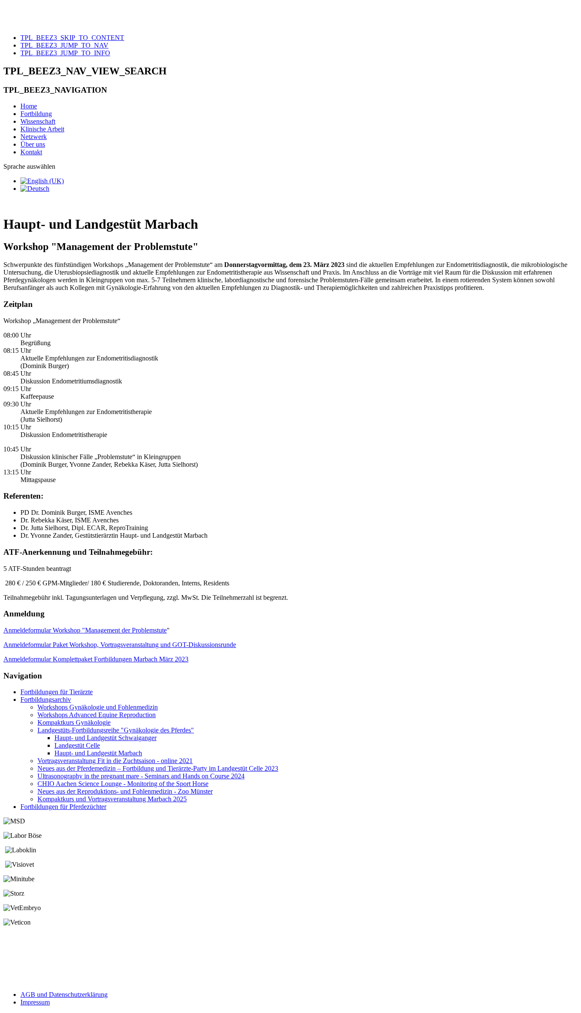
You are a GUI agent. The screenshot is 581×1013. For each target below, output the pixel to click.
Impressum (35, 1002)
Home (28, 106)
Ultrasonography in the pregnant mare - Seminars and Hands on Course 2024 (141, 776)
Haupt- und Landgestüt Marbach (98, 753)
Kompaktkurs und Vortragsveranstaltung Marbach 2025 (112, 799)
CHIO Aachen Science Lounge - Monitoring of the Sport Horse (122, 783)
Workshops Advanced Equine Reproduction (96, 714)
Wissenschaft (37, 121)
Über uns (32, 144)
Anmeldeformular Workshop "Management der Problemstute (85, 630)
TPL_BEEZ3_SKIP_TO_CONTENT (72, 37)
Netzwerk (33, 136)
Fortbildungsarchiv (45, 699)
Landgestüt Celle (77, 745)
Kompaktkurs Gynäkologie (74, 722)
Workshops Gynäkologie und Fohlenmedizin (97, 707)
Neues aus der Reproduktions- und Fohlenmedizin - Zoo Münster (125, 791)
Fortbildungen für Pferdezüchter (63, 806)
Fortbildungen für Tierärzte (56, 691)
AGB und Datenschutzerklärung (64, 994)
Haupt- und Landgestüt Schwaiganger (105, 737)
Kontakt (31, 152)
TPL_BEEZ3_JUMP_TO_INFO (65, 53)
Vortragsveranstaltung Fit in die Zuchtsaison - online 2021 (115, 760)
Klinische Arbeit (42, 129)
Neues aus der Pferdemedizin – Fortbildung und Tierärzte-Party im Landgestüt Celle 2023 (157, 768)
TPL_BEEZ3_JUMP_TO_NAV (64, 45)
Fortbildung (36, 113)
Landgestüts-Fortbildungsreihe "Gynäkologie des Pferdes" (115, 730)
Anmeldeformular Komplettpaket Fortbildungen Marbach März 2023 (95, 659)
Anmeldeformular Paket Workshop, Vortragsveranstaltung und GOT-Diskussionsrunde (119, 644)
